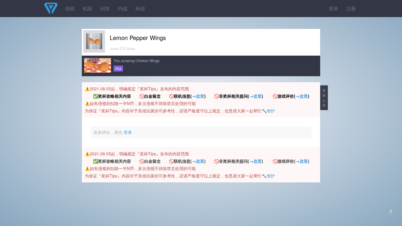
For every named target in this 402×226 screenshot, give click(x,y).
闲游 (140, 8)
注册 (351, 8)
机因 (87, 8)
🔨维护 (268, 111)
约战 (122, 8)
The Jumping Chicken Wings (137, 60)
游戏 (69, 8)
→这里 (198, 96)
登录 (333, 8)
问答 (105, 8)
